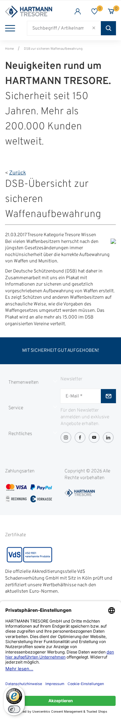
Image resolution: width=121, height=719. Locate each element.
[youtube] (94, 437)
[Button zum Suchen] (108, 28)
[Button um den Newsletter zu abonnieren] (108, 396)
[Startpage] (33, 11)
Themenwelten (23, 382)
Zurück (17, 173)
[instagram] (66, 437)
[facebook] (80, 437)
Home (9, 49)
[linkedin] (108, 437)
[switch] (14, 709)
